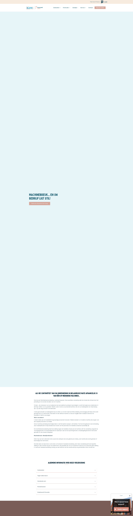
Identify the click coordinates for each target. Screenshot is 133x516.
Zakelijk (74, 7)
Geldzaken (56, 7)
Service (82, 7)
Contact (90, 7)
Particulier (66, 7)
